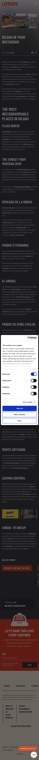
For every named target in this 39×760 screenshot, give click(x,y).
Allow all (19, 408)
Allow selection (19, 414)
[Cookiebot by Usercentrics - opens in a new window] (28, 338)
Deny (19, 421)
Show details (27, 402)
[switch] (34, 380)
